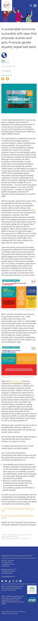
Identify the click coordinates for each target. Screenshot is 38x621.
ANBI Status (4, 613)
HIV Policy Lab (16, 381)
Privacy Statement (13, 613)
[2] (32, 231)
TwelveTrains (22, 611)
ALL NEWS (7, 71)
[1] (35, 210)
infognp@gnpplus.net (8, 576)
